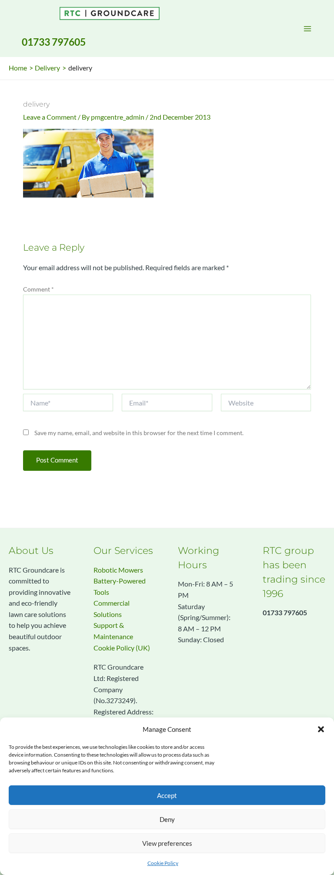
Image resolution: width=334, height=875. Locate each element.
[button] (321, 729)
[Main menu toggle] (307, 29)
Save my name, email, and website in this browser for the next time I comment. (139, 432)
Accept (167, 795)
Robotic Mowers (118, 570)
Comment (38, 289)
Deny (167, 819)
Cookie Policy (162, 863)
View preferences (167, 843)
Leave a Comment (50, 117)
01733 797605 (54, 42)
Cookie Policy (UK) (122, 648)
